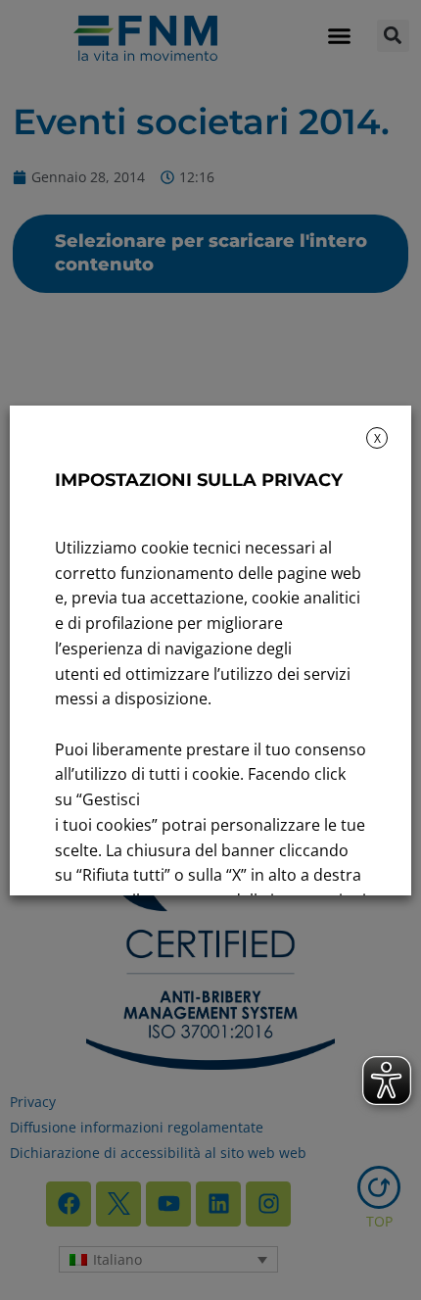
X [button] (377, 438)
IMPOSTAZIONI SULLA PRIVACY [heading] (199, 480)
